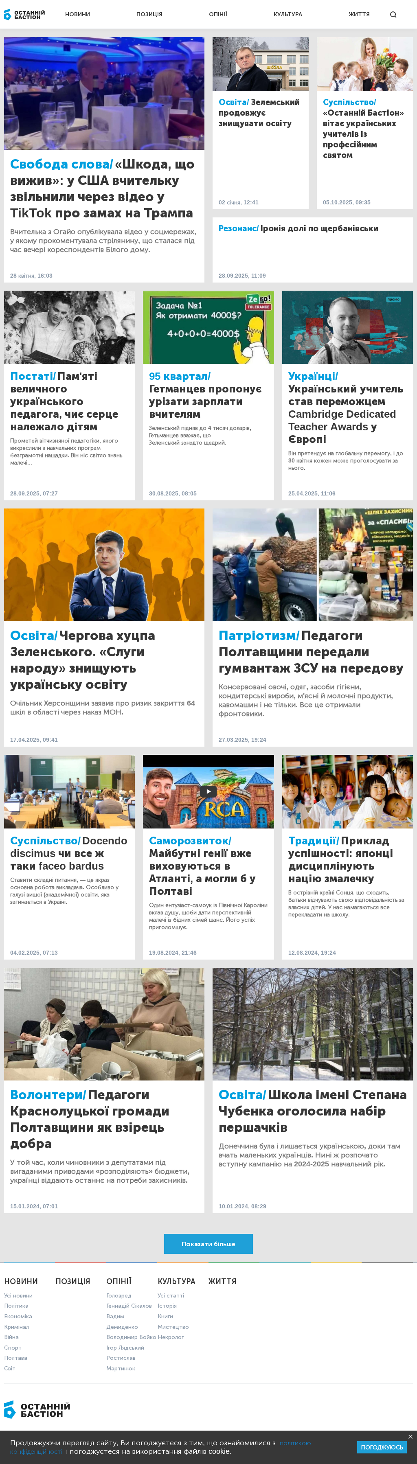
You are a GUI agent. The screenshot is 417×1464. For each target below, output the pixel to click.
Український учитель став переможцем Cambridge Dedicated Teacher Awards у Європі (346, 414)
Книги (165, 1316)
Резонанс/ (239, 228)
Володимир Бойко (131, 1337)
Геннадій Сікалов (129, 1305)
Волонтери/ (48, 1094)
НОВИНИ (77, 14)
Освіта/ (234, 102)
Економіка (18, 1316)
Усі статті (171, 1295)
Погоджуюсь (382, 1447)
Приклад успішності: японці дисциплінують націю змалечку (340, 860)
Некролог (171, 1337)
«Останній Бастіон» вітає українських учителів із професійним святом (363, 134)
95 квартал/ (180, 376)
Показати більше (208, 1244)
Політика (16, 1305)
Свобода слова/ (61, 164)
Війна (11, 1337)
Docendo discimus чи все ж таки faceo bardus (68, 853)
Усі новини (18, 1295)
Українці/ (313, 376)
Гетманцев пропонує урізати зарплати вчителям (205, 402)
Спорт (13, 1347)
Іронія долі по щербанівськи (319, 228)
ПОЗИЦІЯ (149, 14)
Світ (9, 1368)
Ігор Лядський (125, 1347)
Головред (119, 1295)
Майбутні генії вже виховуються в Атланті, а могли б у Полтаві (202, 872)
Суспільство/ (349, 102)
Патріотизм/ (259, 635)
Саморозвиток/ (190, 841)
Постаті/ (33, 376)
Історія (167, 1305)
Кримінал (16, 1327)
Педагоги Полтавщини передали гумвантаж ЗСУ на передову (311, 652)
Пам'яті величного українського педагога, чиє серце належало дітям (64, 401)
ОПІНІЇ (218, 14)
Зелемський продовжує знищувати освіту (259, 112)
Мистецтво (173, 1327)
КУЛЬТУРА (288, 14)
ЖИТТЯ (359, 14)
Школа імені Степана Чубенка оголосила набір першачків (313, 1111)
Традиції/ (313, 841)
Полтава (15, 1357)
